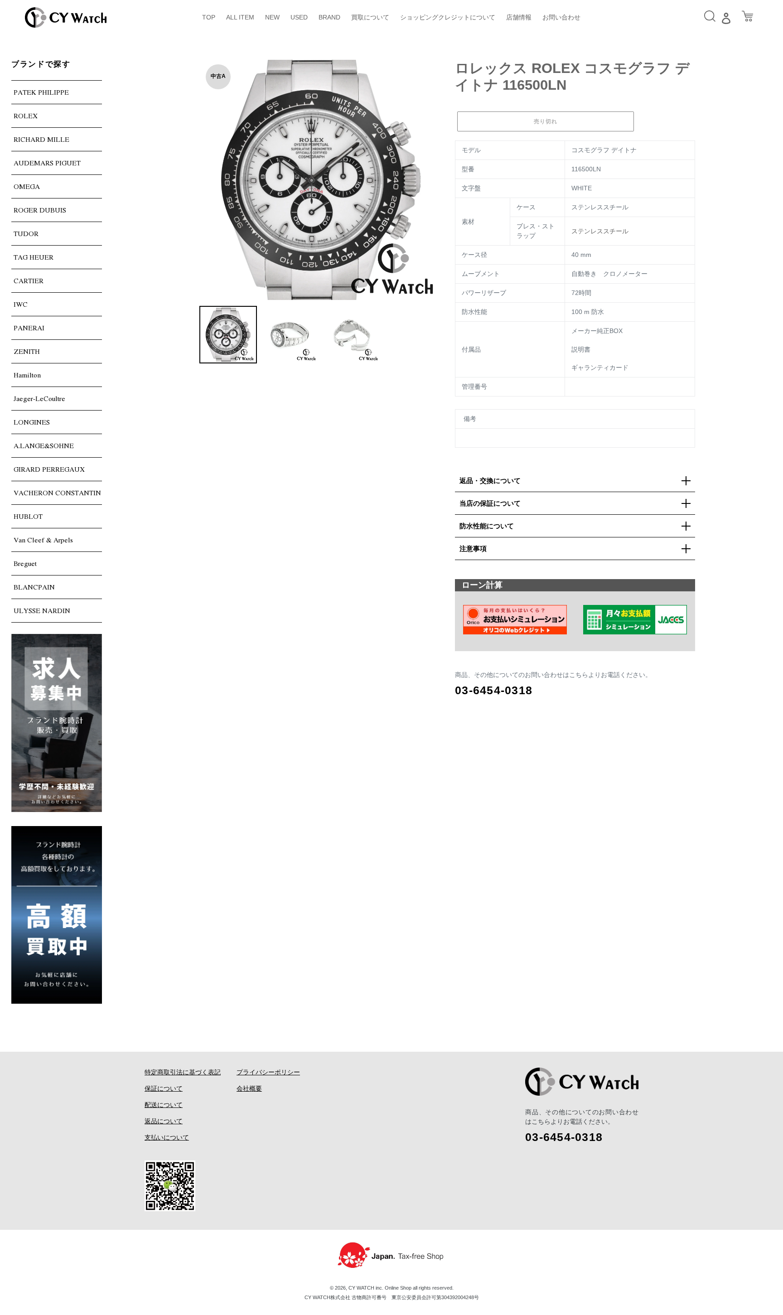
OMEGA (27, 186)
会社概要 (249, 1088)
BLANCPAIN (34, 587)
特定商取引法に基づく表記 (183, 1072)
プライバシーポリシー (268, 1072)
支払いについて (167, 1137)
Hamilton (27, 375)
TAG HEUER (33, 257)
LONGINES (32, 422)
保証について (164, 1088)
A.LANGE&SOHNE (44, 445)
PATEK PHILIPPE (41, 92)
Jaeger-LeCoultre (39, 398)
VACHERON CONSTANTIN (57, 493)
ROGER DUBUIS (40, 210)
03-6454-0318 (493, 690)
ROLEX (26, 116)
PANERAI (29, 328)
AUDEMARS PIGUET (47, 163)
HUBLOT (28, 516)
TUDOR (26, 233)
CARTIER (29, 280)
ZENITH (27, 351)
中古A (218, 76)
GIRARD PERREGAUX (49, 469)
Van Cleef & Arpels (43, 540)
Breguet (25, 563)
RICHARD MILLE (41, 139)
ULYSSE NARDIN (42, 610)
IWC (21, 304)
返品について (164, 1121)
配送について (164, 1104)
